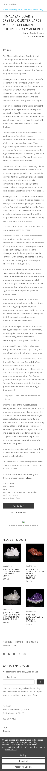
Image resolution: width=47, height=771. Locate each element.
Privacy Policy (11, 749)
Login (5, 727)
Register (7, 731)
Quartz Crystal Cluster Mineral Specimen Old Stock (11, 572)
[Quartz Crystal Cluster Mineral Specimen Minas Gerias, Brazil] (12, 596)
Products (7, 642)
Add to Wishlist (18, 512)
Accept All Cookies (24, 766)
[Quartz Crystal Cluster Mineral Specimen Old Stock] (12, 553)
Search (6, 645)
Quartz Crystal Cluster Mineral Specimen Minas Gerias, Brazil (11, 615)
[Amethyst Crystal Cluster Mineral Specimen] (35, 598)
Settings (23, 755)
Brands (19, 642)
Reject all (23, 761)
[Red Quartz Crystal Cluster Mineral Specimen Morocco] (35, 553)
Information (32, 642)
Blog (28, 478)
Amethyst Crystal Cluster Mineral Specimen (35, 617)
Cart (15, 645)
